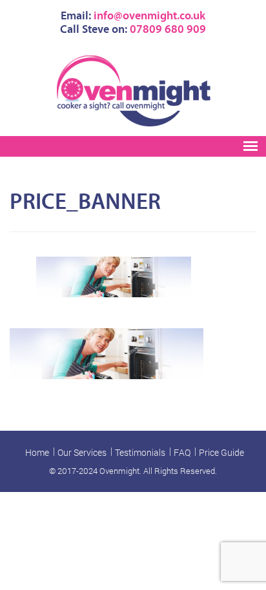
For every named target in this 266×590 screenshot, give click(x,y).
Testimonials (140, 452)
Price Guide (221, 452)
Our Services (82, 452)
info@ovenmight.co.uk (149, 16)
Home (37, 452)
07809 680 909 (168, 29)
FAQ (182, 452)
